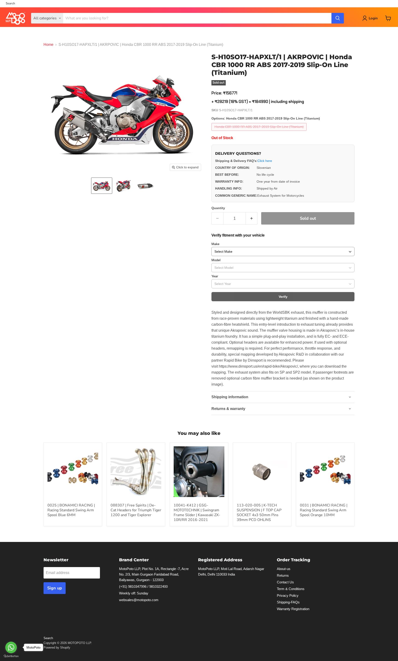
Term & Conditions (290, 589)
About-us (283, 569)
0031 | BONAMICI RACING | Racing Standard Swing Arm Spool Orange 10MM (323, 510)
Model (215, 260)
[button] (101, 185)
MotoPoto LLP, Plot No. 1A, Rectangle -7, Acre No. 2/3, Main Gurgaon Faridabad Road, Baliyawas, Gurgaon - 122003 (154, 574)
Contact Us (285, 582)
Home (48, 45)
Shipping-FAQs (288, 602)
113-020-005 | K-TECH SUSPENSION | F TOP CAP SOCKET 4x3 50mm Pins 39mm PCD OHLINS (259, 512)
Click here (265, 161)
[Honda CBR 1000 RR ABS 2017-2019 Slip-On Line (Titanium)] (259, 132)
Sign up (54, 588)
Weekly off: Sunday (133, 593)
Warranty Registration (293, 609)
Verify (283, 296)
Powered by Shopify (57, 647)
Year (214, 276)
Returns (283, 575)
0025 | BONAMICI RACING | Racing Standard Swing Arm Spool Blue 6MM (71, 510)
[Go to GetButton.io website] (11, 656)
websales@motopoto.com (138, 600)
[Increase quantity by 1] (252, 218)
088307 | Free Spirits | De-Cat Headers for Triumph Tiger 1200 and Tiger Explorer (136, 510)
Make (215, 244)
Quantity (218, 208)
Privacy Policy (287, 595)
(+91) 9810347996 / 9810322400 (143, 586)
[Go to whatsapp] (11, 647)
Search (10, 3)
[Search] (337, 18)
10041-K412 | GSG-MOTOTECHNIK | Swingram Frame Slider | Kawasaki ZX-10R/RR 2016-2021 (197, 512)
